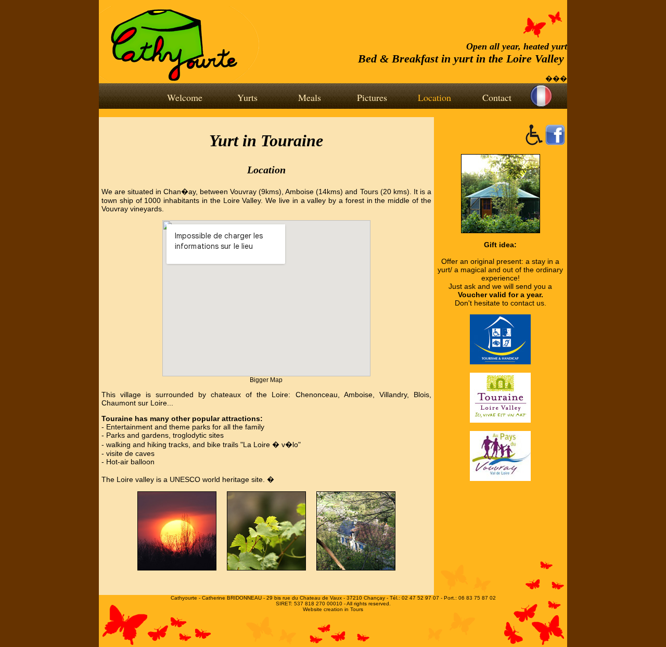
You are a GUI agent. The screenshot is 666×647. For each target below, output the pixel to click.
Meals (309, 97)
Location (434, 97)
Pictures (372, 97)
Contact (496, 97)
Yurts (247, 97)
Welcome (184, 97)
